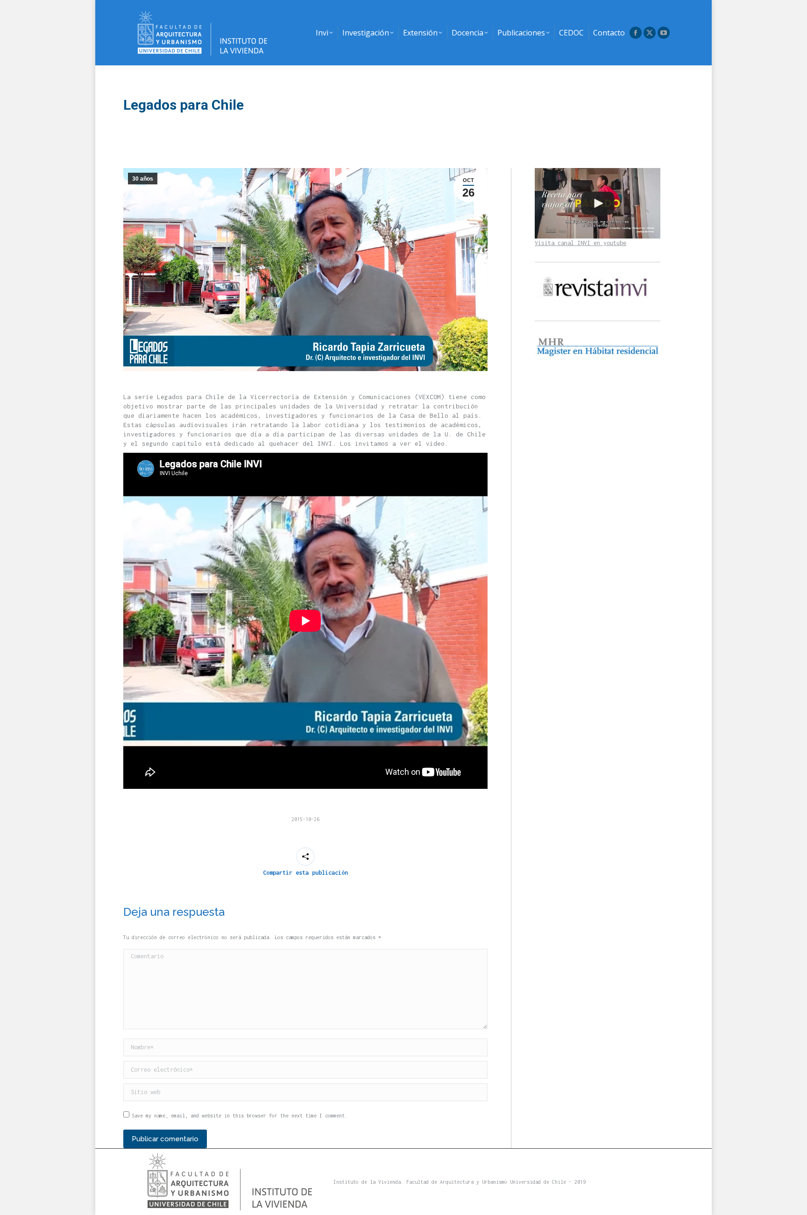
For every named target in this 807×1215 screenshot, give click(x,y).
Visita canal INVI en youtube (580, 242)
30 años (142, 179)
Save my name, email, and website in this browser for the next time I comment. (239, 1115)
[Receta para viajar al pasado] (597, 203)
